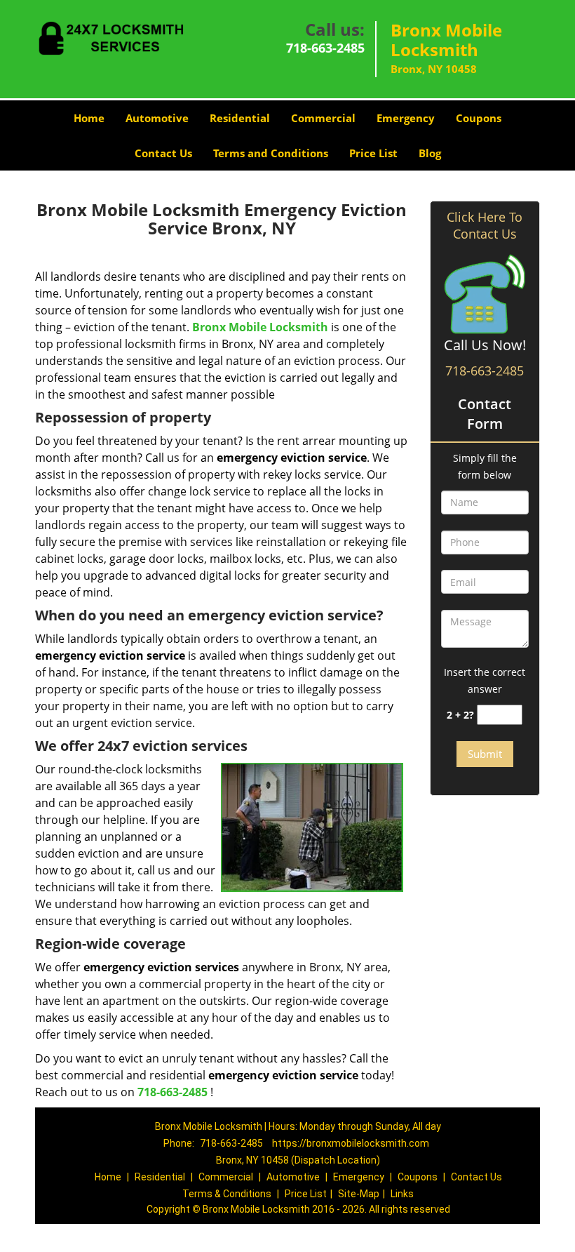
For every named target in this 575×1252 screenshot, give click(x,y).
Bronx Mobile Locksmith (260, 327)
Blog (430, 153)
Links (402, 1193)
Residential (240, 118)
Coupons (478, 118)
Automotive (157, 118)
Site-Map (358, 1193)
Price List (373, 153)
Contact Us (163, 153)
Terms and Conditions (270, 153)
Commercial (323, 118)
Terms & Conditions (226, 1193)
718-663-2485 (325, 47)
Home (89, 118)
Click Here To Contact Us (484, 225)
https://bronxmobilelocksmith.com (350, 1143)
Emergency (406, 118)
